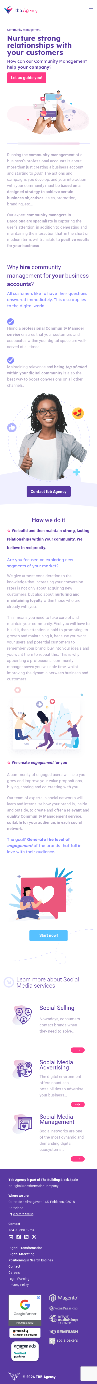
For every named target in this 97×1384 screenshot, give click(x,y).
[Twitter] (34, 1237)
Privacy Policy (18, 1285)
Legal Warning (18, 1279)
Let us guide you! (26, 77)
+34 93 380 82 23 (21, 1230)
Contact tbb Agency (49, 491)
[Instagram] (18, 1237)
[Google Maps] (10, 1237)
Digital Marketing (21, 1254)
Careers (14, 1272)
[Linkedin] (26, 1237)
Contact (14, 1266)
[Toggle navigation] (91, 10)
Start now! (48, 935)
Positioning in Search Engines (30, 1260)
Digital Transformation (25, 1248)
